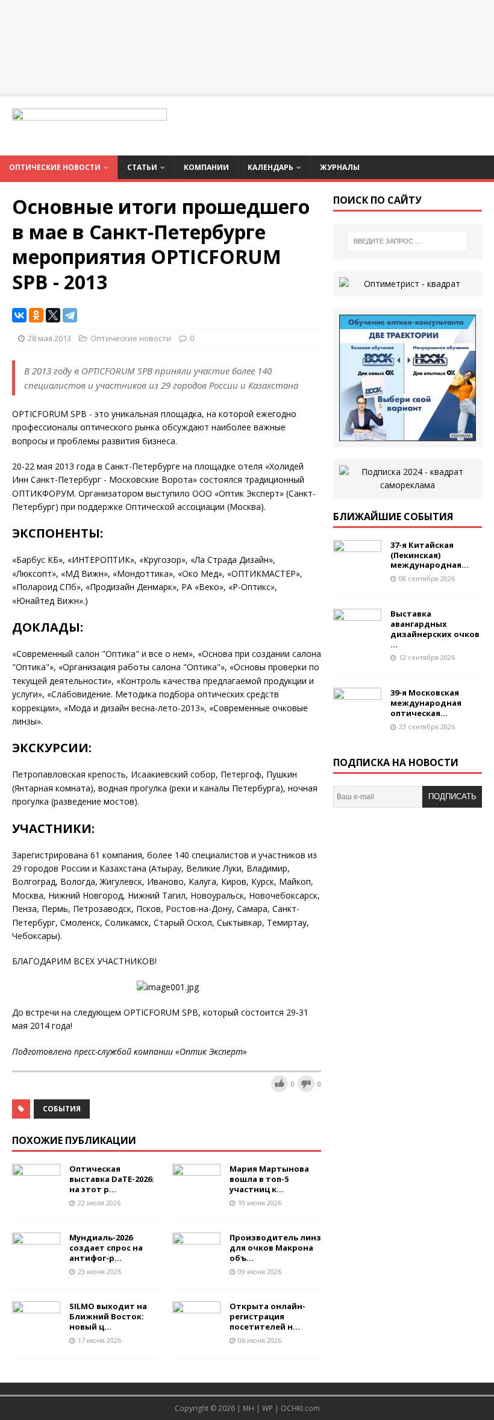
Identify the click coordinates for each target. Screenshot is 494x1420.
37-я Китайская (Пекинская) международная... (429, 555)
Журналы (340, 167)
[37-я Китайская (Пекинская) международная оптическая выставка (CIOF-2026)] (357, 568)
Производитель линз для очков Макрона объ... (275, 1247)
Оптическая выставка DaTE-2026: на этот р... (111, 1179)
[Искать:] (407, 241)
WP (267, 1408)
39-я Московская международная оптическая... (425, 702)
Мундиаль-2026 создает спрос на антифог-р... (106, 1247)
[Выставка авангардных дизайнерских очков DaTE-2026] (357, 637)
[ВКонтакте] (19, 315)
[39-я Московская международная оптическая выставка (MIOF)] (357, 717)
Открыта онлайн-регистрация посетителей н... (267, 1316)
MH (248, 1408)
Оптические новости (55, 167)
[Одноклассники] (36, 315)
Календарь (270, 167)
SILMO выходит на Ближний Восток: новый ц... (108, 1316)
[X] (53, 315)
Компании (206, 167)
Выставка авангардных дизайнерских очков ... (435, 629)
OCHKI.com (300, 1408)
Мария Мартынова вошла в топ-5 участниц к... (269, 1179)
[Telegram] (70, 315)
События (62, 1109)
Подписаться (452, 800)
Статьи (142, 167)
